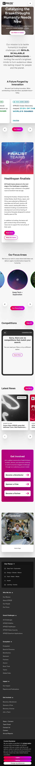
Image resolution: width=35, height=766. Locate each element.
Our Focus (6, 607)
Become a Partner (8, 708)
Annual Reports (8, 733)
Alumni (5, 663)
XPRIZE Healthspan (9, 626)
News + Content (8, 721)
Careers (5, 730)
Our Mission (6, 597)
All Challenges (7, 620)
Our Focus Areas (17, 308)
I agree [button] (18, 757)
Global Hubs (7, 673)
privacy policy (27, 743)
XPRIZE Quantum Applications (13, 633)
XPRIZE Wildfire (8, 623)
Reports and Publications (11, 689)
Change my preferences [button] (17, 763)
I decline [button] (17, 760)
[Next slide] (30, 129)
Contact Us (6, 727)
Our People (6, 604)
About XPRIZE (7, 600)
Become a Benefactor (10, 702)
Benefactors (7, 653)
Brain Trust (6, 666)
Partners (5, 659)
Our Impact (6, 686)
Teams (5, 670)
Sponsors (6, 656)
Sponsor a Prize (8, 705)
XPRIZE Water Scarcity (10, 630)
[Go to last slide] (5, 129)
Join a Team (6, 712)
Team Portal (7, 724)
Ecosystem (6, 646)
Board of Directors (9, 649)
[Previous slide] (5, 436)
